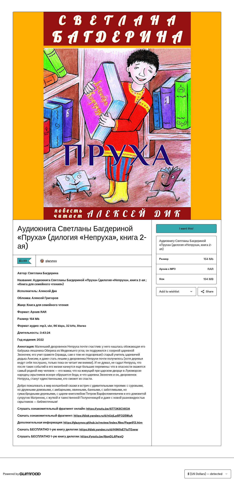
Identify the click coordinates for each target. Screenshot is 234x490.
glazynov (51, 261)
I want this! (186, 228)
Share (210, 291)
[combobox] (176, 291)
